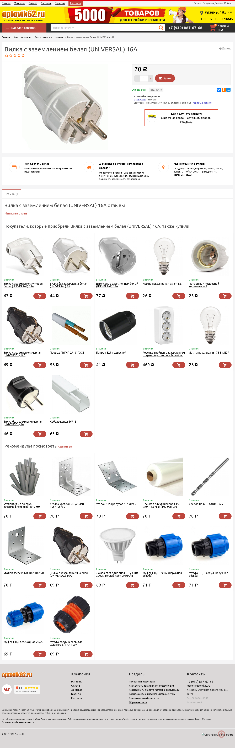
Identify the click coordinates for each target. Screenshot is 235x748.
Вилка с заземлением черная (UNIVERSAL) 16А (22, 354)
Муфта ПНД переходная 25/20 (23, 641)
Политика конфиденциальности (18, 722)
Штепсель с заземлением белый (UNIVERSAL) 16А (117, 285)
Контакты (75, 3)
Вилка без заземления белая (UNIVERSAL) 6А (68, 285)
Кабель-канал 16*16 (63, 421)
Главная (6, 3)
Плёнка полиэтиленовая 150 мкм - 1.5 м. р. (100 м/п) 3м (161, 505)
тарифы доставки (202, 102)
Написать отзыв (16, 213)
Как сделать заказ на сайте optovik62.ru (151, 685)
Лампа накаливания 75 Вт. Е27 (209, 352)
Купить (168, 78)
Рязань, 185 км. (219, 12)
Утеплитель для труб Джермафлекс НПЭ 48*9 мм (22, 505)
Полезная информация (142, 681)
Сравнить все (65, 446)
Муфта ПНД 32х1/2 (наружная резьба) (162, 574)
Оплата (33, 3)
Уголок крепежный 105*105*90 (24, 572)
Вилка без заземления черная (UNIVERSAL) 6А (23, 423)
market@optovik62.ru (198, 685)
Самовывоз (140, 99)
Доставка (46, 3)
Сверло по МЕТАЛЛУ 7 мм (206, 503)
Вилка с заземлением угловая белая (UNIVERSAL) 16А (23, 285)
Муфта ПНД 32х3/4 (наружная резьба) (208, 574)
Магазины (19, 3)
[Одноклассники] (224, 90)
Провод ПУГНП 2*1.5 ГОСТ (67, 352)
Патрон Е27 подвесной (111, 352)
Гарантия (60, 3)
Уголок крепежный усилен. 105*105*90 (67, 505)
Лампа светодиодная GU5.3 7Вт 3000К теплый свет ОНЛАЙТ (117, 574)
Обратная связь (138, 702)
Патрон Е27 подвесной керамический (204, 285)
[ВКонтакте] (219, 90)
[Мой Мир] (228, 90)
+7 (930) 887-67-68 (185, 27)
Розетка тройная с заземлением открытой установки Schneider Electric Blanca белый (164, 355)
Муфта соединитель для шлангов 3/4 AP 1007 (66, 643)
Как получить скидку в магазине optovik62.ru (154, 689)
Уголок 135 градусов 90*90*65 (116, 503)
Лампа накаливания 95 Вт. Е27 (163, 283)
